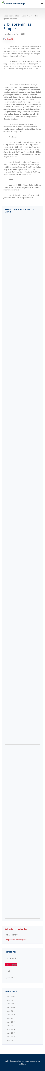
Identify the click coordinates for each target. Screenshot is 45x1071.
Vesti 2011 (11, 1040)
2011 (23, 34)
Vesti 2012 (11, 1036)
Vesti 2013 (11, 1033)
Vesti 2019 (11, 1011)
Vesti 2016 (11, 1022)
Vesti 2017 (11, 1018)
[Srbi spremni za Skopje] (8, 40)
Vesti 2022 (11, 1000)
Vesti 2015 (11, 1026)
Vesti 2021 (11, 1004)
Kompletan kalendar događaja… (17, 940)
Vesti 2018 (11, 1015)
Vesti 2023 (11, 996)
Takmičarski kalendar (16, 929)
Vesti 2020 (11, 1007)
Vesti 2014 (11, 1029)
